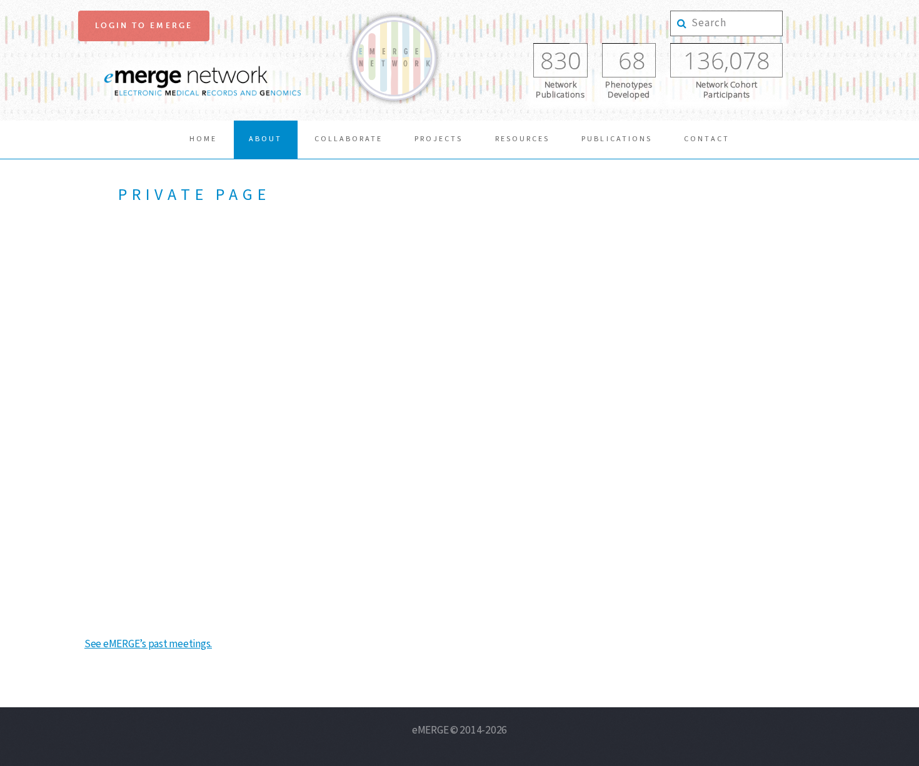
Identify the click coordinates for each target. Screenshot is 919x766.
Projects (438, 139)
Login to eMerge (144, 25)
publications (616, 139)
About (265, 139)
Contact (707, 139)
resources (522, 139)
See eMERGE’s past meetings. (148, 644)
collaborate (348, 139)
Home (203, 139)
